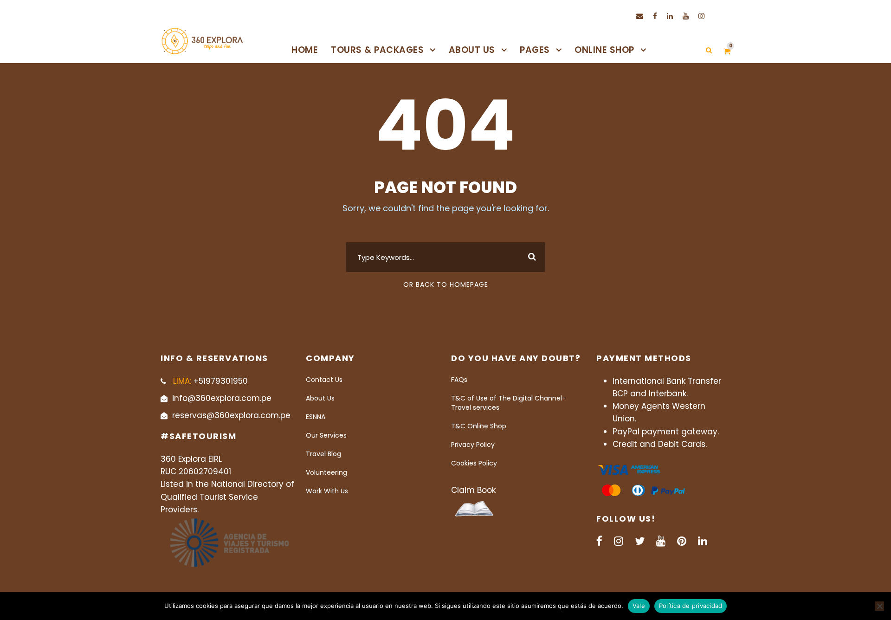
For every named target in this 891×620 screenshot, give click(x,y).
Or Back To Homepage (445, 284)
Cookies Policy (474, 463)
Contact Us (324, 379)
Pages (535, 50)
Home (304, 50)
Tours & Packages (377, 50)
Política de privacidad (691, 605)
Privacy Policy (473, 444)
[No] (879, 606)
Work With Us (327, 491)
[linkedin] (670, 16)
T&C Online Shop (478, 426)
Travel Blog (323, 454)
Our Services (326, 435)
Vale (639, 605)
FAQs (459, 379)
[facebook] (655, 16)
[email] (639, 16)
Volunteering (326, 472)
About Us (472, 50)
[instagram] (701, 16)
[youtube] (686, 16)
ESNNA (315, 416)
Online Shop (604, 50)
